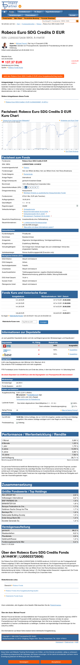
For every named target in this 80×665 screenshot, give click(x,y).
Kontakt (73, 15)
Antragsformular (29, 209)
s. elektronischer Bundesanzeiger (35, 222)
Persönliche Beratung (31, 18)
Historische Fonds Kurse (14, 596)
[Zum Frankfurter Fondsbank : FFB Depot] (8, 346)
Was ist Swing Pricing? (70, 410)
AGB (76, 642)
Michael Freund (21, 43)
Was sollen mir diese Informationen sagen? (39, 227)
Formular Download (48, 18)
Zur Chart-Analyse (72, 151)
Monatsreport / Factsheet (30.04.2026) (37, 216)
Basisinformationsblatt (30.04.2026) (36, 211)
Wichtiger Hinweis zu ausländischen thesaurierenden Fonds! (45, 193)
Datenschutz (69, 642)
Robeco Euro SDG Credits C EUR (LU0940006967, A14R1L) (27, 102)
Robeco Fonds (18, 585)
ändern (37, 656)
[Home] (4, 11)
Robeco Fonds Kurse (15, 67)
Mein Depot (18, 18)
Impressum (59, 642)
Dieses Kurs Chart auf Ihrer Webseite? (16, 120)
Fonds (11, 12)
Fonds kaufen (7, 18)
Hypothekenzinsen (53, 12)
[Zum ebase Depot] (8, 354)
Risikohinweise (55, 605)
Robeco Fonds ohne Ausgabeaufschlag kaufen (22, 591)
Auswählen (73, 350)
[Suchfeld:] (59, 21)
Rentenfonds (28, 174)
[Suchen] (77, 21)
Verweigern (24, 662)
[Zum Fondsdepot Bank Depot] (8, 350)
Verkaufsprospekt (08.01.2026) (34, 214)
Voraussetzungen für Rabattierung (28, 399)
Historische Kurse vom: (11, 321)
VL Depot (38, 12)
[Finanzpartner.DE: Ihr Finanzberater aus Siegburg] (11, 4)
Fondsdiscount (24, 12)
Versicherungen (15, 15)
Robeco (26, 167)
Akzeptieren (56, 662)
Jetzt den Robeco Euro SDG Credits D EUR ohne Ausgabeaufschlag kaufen (33, 76)
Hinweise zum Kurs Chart (69, 120)
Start (18, 24)
